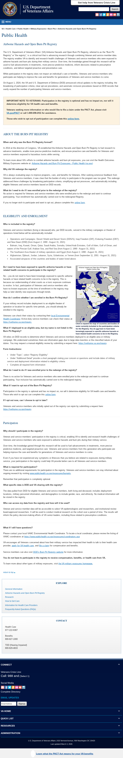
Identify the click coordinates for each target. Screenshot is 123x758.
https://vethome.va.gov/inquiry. (17, 322)
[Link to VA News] (107, 14)
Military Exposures (38, 29)
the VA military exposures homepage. (75, 563)
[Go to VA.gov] (27, 9)
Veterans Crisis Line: (11, 672)
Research (9, 597)
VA (3, 29)
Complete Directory (10, 691)
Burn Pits (52, 29)
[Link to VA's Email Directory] (97, 14)
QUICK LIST (7, 718)
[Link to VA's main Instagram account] (118, 14)
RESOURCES (8, 725)
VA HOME (6, 711)
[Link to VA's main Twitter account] (104, 14)
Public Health (23, 29)
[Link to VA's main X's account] (9, 687)
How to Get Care (12, 601)
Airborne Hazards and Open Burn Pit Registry (25, 593)
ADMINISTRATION (10, 733)
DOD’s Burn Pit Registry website (48, 552)
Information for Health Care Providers (21, 605)
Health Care (11, 29)
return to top (8, 572)
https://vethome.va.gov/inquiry (92, 343)
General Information (13, 589)
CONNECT (6, 664)
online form (73, 119)
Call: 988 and (10, 676)
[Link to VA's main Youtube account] (114, 14)
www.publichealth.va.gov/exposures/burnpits (50, 473)
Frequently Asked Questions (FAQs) (20, 609)
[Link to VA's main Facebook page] (100, 14)
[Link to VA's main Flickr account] (111, 14)
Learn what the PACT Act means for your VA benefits (64, 753)
